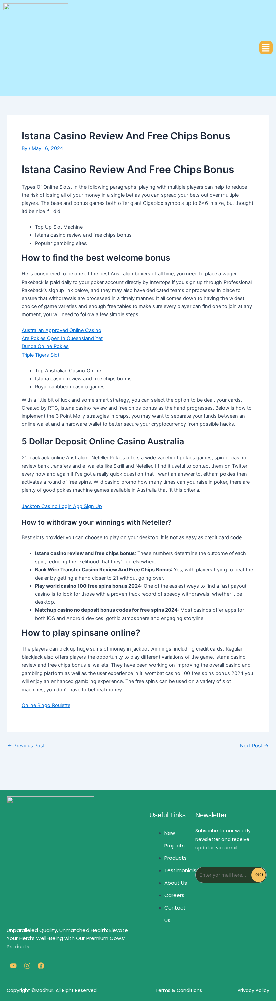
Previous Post (26, 745)
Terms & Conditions (178, 990)
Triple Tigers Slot (40, 355)
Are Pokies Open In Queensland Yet (62, 338)
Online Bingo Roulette (46, 705)
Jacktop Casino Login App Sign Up (62, 506)
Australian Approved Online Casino (61, 330)
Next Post (254, 745)
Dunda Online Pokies (45, 346)
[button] (266, 48)
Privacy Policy (253, 990)
